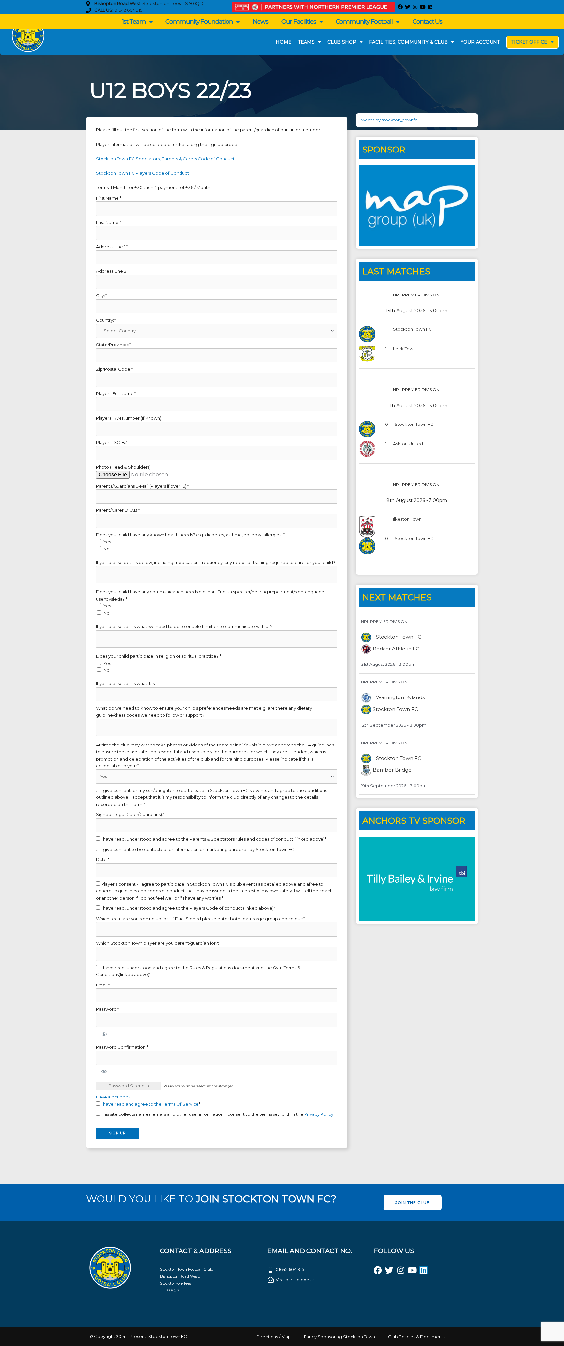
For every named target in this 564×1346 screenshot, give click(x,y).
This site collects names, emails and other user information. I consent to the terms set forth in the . (217, 1114)
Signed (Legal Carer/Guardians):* (130, 814)
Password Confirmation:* (122, 1047)
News (260, 21)
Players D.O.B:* (112, 442)
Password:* (107, 1009)
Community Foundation (199, 21)
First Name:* (108, 197)
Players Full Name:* (116, 393)
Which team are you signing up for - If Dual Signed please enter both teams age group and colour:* (200, 918)
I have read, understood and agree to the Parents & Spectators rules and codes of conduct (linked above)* (213, 838)
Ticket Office (529, 42)
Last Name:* (108, 222)
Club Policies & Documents (416, 1336)
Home (283, 42)
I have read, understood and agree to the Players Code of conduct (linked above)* (187, 908)
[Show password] (104, 1033)
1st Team (134, 21)
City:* (101, 295)
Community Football (364, 21)
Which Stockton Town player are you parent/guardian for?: (157, 943)
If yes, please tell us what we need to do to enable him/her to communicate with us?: (185, 626)
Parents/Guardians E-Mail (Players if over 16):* (142, 486)
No (106, 548)
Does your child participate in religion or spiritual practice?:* (158, 656)
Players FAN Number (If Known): (129, 418)
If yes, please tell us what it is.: (126, 683)
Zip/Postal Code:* (114, 369)
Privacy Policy (318, 1114)
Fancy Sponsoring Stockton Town (339, 1336)
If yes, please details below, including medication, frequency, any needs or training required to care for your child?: (216, 562)
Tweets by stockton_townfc (388, 119)
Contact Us (427, 21)
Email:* (103, 984)
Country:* (106, 320)
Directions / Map (273, 1336)
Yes (107, 541)
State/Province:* (113, 344)
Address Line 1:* (112, 246)
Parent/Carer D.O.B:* (118, 510)
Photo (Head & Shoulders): (124, 467)
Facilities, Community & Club (408, 42)
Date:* (102, 859)
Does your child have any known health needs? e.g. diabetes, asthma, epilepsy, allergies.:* (190, 534)
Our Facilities (298, 21)
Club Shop (341, 42)
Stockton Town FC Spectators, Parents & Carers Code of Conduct (165, 158)
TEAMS (306, 42)
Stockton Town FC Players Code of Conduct (142, 173)
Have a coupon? (113, 1096)
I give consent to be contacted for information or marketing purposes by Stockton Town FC (197, 849)
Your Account (480, 42)
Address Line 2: (111, 271)
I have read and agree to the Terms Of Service (150, 1104)
